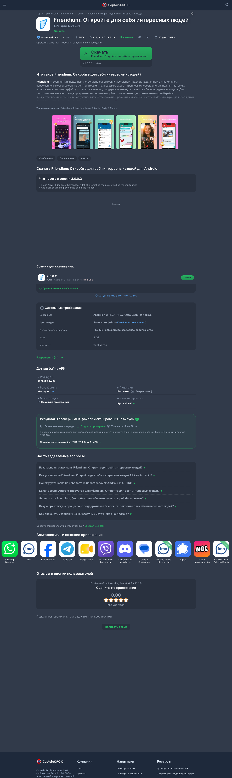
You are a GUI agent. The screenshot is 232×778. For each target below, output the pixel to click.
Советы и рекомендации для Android (175, 773)
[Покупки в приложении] (147, 37)
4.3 (66, 37)
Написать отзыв (116, 626)
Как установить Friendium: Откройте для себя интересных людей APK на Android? (95, 475)
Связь (84, 158)
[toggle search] (227, 5)
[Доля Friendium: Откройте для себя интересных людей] (192, 13)
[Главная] (39, 13)
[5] (125, 600)
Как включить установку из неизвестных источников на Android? (84, 514)
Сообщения (46, 158)
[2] (111, 600)
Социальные (67, 158)
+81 (124, 403)
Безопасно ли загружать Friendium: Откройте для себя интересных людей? (91, 467)
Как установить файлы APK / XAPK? (117, 295)
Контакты (81, 773)
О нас (79, 768)
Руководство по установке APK (173, 768)
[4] (120, 600)
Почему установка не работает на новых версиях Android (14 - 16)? (86, 483)
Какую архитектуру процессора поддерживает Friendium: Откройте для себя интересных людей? (106, 506)
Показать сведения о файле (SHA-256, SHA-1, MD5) (69, 442)
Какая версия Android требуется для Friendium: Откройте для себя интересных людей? (99, 490)
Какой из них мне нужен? (131, 322)
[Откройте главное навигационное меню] (5, 5)
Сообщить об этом (94, 525)
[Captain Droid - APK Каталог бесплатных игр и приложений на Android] (116, 5)
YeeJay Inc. (59, 31)
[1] (106, 600)
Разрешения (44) (48, 357)
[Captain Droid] (53, 763)
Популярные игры (126, 768)
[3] (116, 600)
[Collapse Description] (116, 98)
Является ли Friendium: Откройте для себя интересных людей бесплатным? (91, 498)
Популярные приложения (129, 773)
